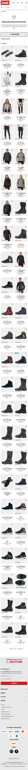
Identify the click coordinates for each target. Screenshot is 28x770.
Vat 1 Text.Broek (7, 142)
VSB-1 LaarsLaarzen (7, 270)
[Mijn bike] (18, 3)
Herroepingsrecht (5, 711)
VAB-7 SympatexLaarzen (7, 616)
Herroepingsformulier (6, 714)
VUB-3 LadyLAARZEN (7, 395)
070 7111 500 (15, 662)
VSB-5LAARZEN (20, 370)
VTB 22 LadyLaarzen (21, 395)
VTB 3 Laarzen (21, 244)
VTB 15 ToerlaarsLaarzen (21, 468)
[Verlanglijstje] (22, 3)
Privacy (2, 709)
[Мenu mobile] (2, 7)
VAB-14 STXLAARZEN (7, 444)
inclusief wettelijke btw (14, 762)
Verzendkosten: (4, 763)
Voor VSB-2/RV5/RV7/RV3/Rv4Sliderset (7, 91)
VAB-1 (21, 641)
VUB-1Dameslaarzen (21, 541)
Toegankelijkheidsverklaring (7, 716)
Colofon (3, 704)
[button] (25, 7)
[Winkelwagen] (26, 3)
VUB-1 (21, 517)
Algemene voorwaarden (6, 707)
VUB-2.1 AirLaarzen (21, 493)
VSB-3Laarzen (7, 346)
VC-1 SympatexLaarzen (7, 592)
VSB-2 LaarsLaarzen (7, 321)
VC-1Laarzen (7, 296)
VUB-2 (7, 641)
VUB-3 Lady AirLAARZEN (7, 517)
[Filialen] (14, 3)
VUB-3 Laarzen (21, 64)
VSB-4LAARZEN (20, 321)
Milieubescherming (5, 718)
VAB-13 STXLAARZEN (20, 419)
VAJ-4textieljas (7, 117)
